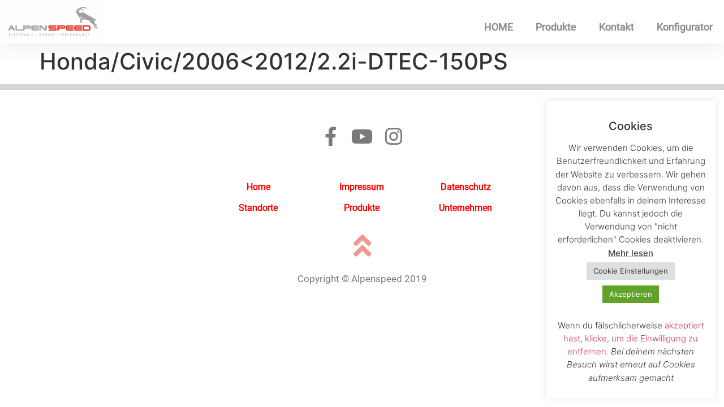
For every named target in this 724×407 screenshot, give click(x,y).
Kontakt (616, 27)
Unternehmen (465, 207)
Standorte (258, 207)
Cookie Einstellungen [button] (630, 270)
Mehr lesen (630, 253)
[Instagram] (393, 136)
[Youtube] (362, 136)
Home (258, 186)
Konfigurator (685, 27)
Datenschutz (466, 186)
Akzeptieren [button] (630, 293)
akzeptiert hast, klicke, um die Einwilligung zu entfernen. (633, 338)
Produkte (556, 27)
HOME (498, 27)
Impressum (361, 186)
